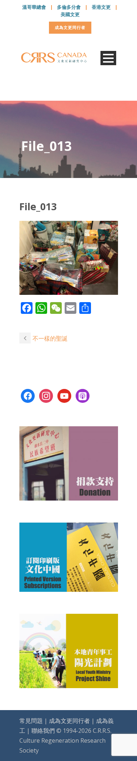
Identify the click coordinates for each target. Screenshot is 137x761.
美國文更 (70, 14)
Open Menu (108, 58)
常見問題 (31, 721)
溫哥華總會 (34, 7)
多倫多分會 (69, 7)
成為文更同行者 (70, 27)
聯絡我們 (43, 731)
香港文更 (101, 7)
